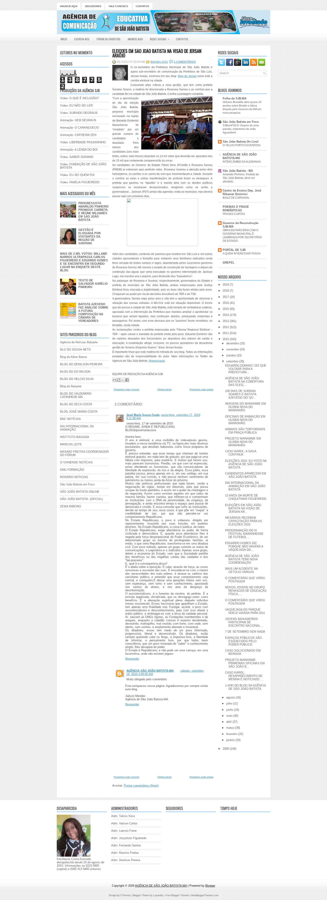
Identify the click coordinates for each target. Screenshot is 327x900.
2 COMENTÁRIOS (185, 61)
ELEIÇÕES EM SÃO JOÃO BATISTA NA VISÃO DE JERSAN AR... (243, 508)
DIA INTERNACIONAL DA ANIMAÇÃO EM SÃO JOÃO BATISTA (245, 486)
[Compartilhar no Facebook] (127, 380)
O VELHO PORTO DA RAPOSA (241, 145)
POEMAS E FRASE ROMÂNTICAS (236, 208)
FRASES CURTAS (234, 214)
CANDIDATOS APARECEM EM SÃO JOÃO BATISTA (245, 475)
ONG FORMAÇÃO (72, 469)
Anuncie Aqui (135, 39)
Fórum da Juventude (109, 39)
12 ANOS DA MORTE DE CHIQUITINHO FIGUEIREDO (245, 497)
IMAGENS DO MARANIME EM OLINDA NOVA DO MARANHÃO (245, 407)
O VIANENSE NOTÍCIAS (76, 462)
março (230, 727)
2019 (226, 284)
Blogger (210, 885)
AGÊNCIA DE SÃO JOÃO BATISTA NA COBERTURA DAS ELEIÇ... (244, 382)
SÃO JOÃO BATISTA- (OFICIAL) (81, 499)
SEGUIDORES (93, 6)
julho (229, 703)
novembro (233, 349)
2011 (226, 333)
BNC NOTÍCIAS (70, 419)
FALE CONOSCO (118, 6)
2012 (226, 327)
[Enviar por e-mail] (114, 380)
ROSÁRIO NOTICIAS (74, 477)
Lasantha (158, 895)
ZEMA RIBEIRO (70, 506)
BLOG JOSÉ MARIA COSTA (78, 411)
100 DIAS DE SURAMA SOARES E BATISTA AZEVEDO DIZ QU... (240, 394)
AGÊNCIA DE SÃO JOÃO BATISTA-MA (240, 156)
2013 (226, 321)
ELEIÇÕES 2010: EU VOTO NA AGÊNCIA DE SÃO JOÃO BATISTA (245, 464)
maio (229, 715)
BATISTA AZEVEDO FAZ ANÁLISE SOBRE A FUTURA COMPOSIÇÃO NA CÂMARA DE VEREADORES (93, 313)
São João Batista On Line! (240, 141)
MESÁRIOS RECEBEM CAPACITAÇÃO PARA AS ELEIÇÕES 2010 (243, 521)
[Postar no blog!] (118, 380)
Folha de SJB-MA (234, 98)
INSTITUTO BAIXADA (74, 437)
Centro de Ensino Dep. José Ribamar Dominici (242, 192)
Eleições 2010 (159, 61)
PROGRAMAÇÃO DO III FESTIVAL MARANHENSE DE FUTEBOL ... (244, 534)
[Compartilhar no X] (123, 380)
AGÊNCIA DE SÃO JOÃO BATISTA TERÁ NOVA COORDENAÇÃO (242, 559)
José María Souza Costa (142, 415)
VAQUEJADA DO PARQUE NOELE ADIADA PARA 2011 (245, 611)
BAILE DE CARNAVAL (236, 197)
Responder (132, 658)
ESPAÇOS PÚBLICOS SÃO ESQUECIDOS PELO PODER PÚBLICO (243, 641)
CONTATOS (142, 6)
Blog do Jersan (187, 76)
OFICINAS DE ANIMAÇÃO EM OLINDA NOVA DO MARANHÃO (245, 420)
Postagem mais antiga (201, 389)
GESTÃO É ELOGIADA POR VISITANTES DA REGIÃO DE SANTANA (89, 236)
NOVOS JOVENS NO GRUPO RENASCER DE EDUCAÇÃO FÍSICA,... (245, 591)
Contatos (182, 39)
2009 (226, 748)
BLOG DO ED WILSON (75, 371)
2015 (226, 309)
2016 (226, 303)
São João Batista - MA (238, 170)
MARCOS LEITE (71, 444)
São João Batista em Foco (77, 484)
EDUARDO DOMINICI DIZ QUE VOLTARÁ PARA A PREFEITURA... (245, 369)
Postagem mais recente (126, 389)
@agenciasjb (157, 360)
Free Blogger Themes (177, 895)
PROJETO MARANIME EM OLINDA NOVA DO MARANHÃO (243, 442)
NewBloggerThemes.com (204, 895)
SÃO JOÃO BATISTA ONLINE (79, 491)
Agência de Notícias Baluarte (79, 342)
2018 (226, 290)
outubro (231, 355)
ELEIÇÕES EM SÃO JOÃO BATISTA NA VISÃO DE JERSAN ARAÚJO (156, 53)
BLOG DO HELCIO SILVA (77, 379)
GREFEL (228, 262)
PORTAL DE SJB (234, 250)
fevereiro (232, 734)
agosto (231, 697)
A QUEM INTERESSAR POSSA (241, 253)
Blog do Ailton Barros (73, 357)
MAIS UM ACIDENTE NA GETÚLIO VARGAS (241, 570)
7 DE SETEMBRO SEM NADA (245, 631)
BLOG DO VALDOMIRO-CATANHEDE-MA (76, 395)
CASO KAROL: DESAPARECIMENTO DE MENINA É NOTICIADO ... (244, 676)
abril (229, 721)
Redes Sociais (159, 39)
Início (64, 39)
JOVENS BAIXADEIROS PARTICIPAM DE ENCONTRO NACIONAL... (244, 622)
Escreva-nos (81, 39)
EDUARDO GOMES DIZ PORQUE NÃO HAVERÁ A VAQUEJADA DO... (244, 546)
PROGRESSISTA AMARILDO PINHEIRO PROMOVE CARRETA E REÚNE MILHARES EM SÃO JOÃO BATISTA (93, 212)
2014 (226, 315)
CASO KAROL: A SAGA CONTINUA (240, 453)
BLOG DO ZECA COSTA (76, 404)
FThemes (125, 895)
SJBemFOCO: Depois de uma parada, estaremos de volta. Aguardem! (241, 129)
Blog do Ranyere (70, 386)
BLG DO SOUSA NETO (75, 349)
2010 (226, 339)
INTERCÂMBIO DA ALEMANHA (242, 161)
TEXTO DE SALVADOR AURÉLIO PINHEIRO (93, 284)
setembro (232, 361)
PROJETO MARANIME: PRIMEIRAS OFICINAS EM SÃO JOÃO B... (245, 663)
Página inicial (164, 389)
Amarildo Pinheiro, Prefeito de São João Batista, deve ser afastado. (241, 178)
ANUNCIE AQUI (68, 6)
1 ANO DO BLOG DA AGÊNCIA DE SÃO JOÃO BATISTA (245, 687)
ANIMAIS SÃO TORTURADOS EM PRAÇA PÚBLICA (245, 431)
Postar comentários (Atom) (141, 785)
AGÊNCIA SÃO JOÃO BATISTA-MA (150, 670)
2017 (226, 297)
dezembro (233, 343)
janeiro (231, 740)
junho (230, 709)
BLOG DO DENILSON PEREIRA (81, 364)
